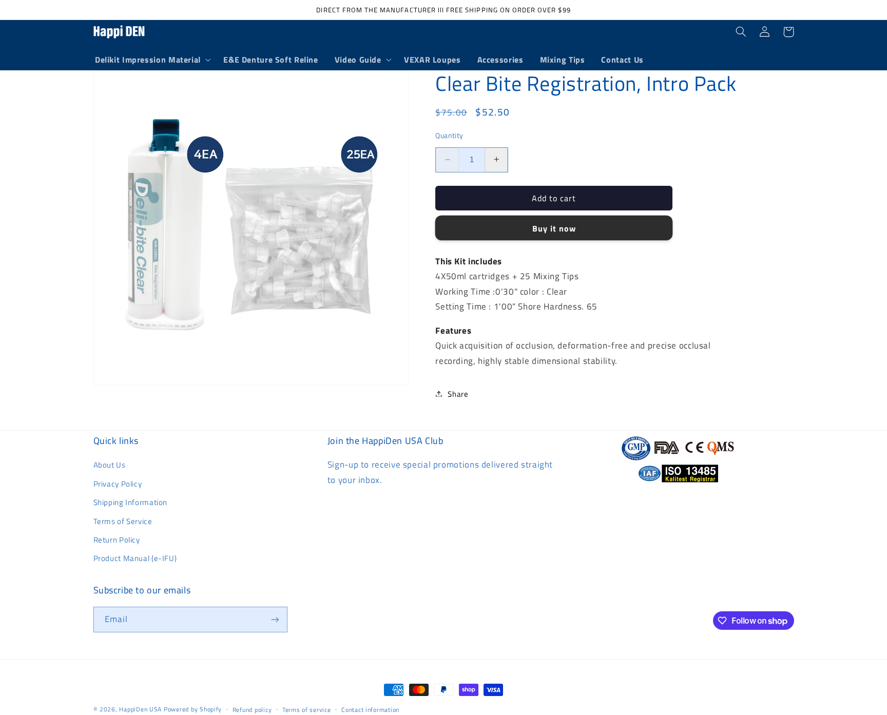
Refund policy (252, 709)
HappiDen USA (140, 709)
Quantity (449, 135)
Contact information (370, 709)
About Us (109, 465)
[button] (151, 59)
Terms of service (306, 709)
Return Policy (116, 540)
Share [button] (458, 393)
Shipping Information (130, 502)
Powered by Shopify (193, 709)
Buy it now (554, 228)
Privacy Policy (117, 484)
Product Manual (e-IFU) (135, 558)
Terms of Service (122, 521)
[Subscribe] (274, 619)
